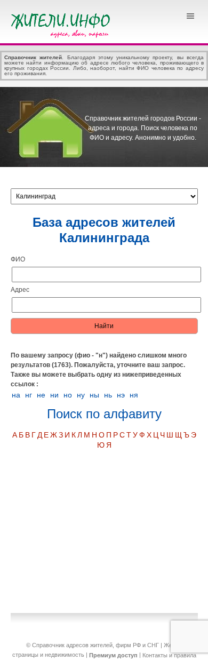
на (16, 395)
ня (134, 395)
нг (28, 395)
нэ (121, 395)
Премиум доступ (113, 655)
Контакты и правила (169, 655)
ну (81, 395)
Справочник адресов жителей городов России (62, 24)
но (67, 395)
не (41, 395)
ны (94, 395)
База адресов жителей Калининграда (104, 230)
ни (54, 395)
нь (108, 395)
